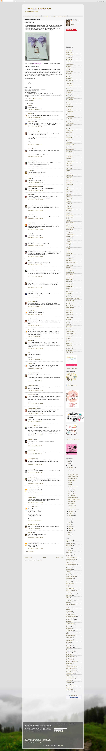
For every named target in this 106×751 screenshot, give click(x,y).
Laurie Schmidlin (70, 236)
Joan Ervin (68, 189)
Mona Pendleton (69, 277)
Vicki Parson (69, 343)
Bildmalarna (68, 547)
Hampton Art (69, 581)
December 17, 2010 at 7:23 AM (35, 445)
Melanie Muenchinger (71, 262)
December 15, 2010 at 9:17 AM (35, 174)
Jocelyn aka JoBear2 (33, 425)
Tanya (29, 105)
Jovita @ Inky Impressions (34, 186)
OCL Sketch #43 (72, 495)
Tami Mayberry (69, 329)
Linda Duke (68, 243)
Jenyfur (30, 113)
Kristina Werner (69, 231)
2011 (69, 463)
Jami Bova (68, 158)
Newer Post (28, 557)
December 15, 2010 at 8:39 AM (35, 144)
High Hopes (68, 586)
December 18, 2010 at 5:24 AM (35, 520)
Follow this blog (73, 697)
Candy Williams (69, 83)
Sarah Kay (68, 642)
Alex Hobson (69, 49)
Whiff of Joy (68, 687)
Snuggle (70, 484)
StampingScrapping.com (71, 661)
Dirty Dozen (68, 566)
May (70, 522)
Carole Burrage (69, 90)
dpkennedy (30, 268)
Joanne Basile (69, 191)
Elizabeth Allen (69, 139)
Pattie (29, 178)
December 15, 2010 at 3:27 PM (35, 297)
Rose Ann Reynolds (70, 302)
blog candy (68, 548)
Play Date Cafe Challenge (72, 632)
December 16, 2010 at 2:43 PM (35, 421)
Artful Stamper (69, 545)
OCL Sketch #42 (72, 505)
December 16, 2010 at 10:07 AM (35, 390)
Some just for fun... (72, 491)
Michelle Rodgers (70, 274)
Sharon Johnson (69, 314)
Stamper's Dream (70, 656)
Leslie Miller (31, 497)
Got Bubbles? (71, 469)
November (71, 511)
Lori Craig (68, 246)
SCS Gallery (37, 16)
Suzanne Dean (69, 328)
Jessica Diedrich (32, 291)
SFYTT (67, 649)
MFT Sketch (69, 607)
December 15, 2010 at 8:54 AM (35, 166)
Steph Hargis (69, 322)
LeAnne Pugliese (70, 237)
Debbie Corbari (69, 130)
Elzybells (68, 571)
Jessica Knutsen (69, 184)
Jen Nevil (68, 170)
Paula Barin (30, 439)
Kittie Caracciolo (69, 225)
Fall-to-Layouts (69, 573)
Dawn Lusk (68, 127)
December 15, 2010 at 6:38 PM (35, 325)
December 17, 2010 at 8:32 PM (35, 472)
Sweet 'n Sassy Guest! (73, 509)
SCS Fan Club (69, 647)
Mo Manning (69, 611)
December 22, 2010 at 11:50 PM (35, 548)
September (71, 515)
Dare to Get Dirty (70, 562)
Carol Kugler (69, 87)
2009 (69, 532)
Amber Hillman (69, 55)
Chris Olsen (68, 104)
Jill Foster (68, 187)
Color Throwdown (70, 554)
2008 (69, 534)
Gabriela (30, 223)
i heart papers (69, 592)
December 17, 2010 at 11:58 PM (35, 493)
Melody (29, 260)
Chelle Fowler (69, 101)
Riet (29, 352)
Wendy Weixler (69, 350)
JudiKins (68, 597)
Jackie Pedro (69, 154)
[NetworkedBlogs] (73, 695)
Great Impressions (70, 580)
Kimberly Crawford (32, 542)
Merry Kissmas (71, 501)
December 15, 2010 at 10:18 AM (35, 210)
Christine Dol (69, 109)
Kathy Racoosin (69, 215)
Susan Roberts (69, 326)
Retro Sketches (69, 639)
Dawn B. (30, 194)
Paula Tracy (68, 293)
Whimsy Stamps (69, 689)
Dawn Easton (31, 121)
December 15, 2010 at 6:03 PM (35, 306)
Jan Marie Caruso (70, 161)
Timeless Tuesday (70, 678)
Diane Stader (69, 134)
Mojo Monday (69, 612)
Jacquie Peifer (69, 156)
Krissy (29, 417)
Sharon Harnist (69, 312)
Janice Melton (69, 165)
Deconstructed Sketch (71, 564)
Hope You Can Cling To (71, 590)
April (70, 524)
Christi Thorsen (69, 106)
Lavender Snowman (73, 497)
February (71, 528)
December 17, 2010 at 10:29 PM (35, 483)
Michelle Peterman (70, 272)
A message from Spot (73, 486)
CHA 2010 (68, 552)
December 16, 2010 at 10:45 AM (35, 403)
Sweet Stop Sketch (70, 668)
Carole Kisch (69, 92)
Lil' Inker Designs (70, 600)
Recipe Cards (69, 637)
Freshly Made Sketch (71, 576)
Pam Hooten (69, 289)
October (71, 513)
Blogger (61, 745)
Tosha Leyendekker (70, 341)
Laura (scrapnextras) (33, 408)
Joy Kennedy (69, 198)
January (71, 530)
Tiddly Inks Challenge (71, 677)
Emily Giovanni (69, 140)
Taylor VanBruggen (70, 334)
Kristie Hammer (69, 229)
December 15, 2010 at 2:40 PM (35, 287)
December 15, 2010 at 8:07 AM (35, 126)
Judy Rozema (69, 199)
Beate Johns (69, 73)
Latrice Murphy (69, 232)
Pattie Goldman (69, 291)
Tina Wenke (68, 680)
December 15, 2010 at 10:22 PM (35, 348)
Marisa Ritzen (69, 258)
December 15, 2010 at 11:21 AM (35, 245)
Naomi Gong (69, 281)
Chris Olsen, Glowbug (33, 131)
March (70, 526)
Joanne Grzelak (69, 192)
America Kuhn (69, 57)
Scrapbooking (69, 645)
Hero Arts (68, 585)
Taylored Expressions (71, 671)
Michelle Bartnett (70, 270)
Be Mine (70, 482)
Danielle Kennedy (70, 121)
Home (25, 16)
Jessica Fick (69, 182)
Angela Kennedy (69, 64)
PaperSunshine (31, 394)
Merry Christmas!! (72, 478)
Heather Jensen (69, 146)
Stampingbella (69, 659)
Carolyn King (69, 94)
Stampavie (68, 652)
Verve (67, 684)
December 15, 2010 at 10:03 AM (35, 182)
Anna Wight (68, 68)
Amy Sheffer (69, 61)
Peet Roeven (69, 295)
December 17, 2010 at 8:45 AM (35, 453)
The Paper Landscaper (38, 8)
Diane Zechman (69, 135)
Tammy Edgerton (70, 331)
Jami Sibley (68, 160)
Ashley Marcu (69, 69)
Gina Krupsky (69, 142)
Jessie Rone (69, 186)
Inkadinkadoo (69, 595)
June (70, 520)
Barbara (30, 241)
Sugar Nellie (69, 664)
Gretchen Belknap (70, 144)
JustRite (68, 599)
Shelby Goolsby (69, 315)
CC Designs (68, 550)
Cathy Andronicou (70, 95)
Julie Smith (68, 206)
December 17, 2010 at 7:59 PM (35, 464)
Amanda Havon (69, 54)
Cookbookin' (69, 555)
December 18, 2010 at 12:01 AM (35, 502)
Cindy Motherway (70, 116)
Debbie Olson (69, 132)
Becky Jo (30, 363)
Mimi (29, 204)
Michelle (30, 340)
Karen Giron (69, 210)
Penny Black (31, 100)
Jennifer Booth (69, 175)
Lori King (68, 248)
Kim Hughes (69, 220)
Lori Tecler (68, 251)
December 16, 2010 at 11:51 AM (35, 413)
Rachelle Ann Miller (70, 635)
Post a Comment (30, 551)
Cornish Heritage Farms (71, 557)
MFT (67, 606)
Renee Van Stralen (70, 296)
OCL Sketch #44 (72, 488)
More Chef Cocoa (72, 507)
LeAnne (30, 214)
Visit (71, 368)
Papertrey (68, 626)
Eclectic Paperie (69, 567)
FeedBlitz (62, 731)
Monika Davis (69, 279)
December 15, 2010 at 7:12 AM (35, 117)
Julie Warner (69, 208)
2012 (69, 461)
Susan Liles (68, 324)
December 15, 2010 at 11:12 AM (35, 229)
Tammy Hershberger (70, 333)
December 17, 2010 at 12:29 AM (35, 434)
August (70, 517)
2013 (69, 460)
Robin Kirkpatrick (70, 300)
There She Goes (70, 673)
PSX (67, 633)
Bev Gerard (68, 78)
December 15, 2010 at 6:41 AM (35, 109)
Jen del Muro (69, 168)
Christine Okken (69, 111)
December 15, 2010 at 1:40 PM (35, 264)
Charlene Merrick (70, 97)
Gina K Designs (69, 578)
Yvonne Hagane (69, 352)
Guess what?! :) (72, 490)
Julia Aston (68, 201)
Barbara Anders (69, 71)
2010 (69, 465)
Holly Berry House (70, 588)
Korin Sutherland (70, 227)
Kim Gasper (68, 218)
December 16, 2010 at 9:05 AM (35, 368)
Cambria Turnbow (70, 82)
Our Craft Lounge (70, 619)
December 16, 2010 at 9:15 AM (35, 380)
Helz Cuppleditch (70, 583)
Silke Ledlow (31, 148)
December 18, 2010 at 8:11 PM (35, 528)
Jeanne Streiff (69, 166)
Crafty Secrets (69, 560)
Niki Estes (30, 281)
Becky (29, 233)
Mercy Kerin (68, 267)
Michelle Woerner (70, 276)
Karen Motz (30, 161)
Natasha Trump (69, 283)
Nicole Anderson (69, 286)
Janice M (30, 532)
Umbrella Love (71, 480)
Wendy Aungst (69, 347)
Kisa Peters (68, 224)
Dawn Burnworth (70, 123)
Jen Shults (68, 172)
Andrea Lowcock (70, 62)
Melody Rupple (69, 265)
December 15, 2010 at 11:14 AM (35, 237)
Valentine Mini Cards (73, 474)
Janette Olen (69, 163)
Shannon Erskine (70, 307)
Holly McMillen (69, 151)
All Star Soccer (71, 503)
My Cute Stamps (70, 614)
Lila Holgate (68, 241)
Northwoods (68, 618)
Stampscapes (69, 663)
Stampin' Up (69, 658)
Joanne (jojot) (31, 469)
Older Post (59, 557)
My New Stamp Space (71, 616)
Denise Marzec (76, 20)
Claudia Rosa (69, 118)
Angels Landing (69, 543)
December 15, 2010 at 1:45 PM (35, 276)
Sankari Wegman (70, 305)
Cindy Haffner (69, 113)
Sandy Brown (69, 303)
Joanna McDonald (32, 506)
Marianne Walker (70, 257)
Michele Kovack (69, 269)
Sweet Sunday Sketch (71, 670)
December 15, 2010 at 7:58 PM (35, 336)
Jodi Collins (68, 194)
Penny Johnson (69, 630)
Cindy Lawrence (69, 114)
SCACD (67, 644)
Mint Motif (68, 609)
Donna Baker (69, 137)
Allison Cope (69, 52)
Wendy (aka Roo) (32, 487)
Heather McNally (70, 149)
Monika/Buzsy (31, 450)
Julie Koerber (69, 203)
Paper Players (69, 621)
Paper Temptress (70, 625)
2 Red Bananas (69, 540)
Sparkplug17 (31, 310)
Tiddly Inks (68, 675)
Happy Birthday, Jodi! (73, 476)
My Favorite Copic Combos (59, 16)
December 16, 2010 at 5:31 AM (35, 359)
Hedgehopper (71, 470)
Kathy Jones (31, 477)
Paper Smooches (70, 623)
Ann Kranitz (68, 66)
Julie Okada (68, 205)
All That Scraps (69, 541)
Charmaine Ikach (70, 99)
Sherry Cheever (69, 317)
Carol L (29, 329)
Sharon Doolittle (69, 310)
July (70, 519)
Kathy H (30, 170)
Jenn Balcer (68, 173)
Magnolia (68, 602)
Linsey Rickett (69, 244)
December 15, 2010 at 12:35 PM (35, 256)
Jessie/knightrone (32, 524)
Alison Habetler (69, 50)
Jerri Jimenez (31, 385)
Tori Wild (68, 340)
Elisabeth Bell (69, 569)
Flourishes (68, 574)
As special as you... (72, 472)
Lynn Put (68, 255)
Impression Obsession (71, 593)
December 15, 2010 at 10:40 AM (35, 218)
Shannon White (69, 309)
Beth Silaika (68, 75)
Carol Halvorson (69, 85)
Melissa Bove (69, 263)
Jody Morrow (69, 196)
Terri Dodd (68, 338)
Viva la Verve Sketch (70, 685)
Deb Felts (68, 128)
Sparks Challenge (70, 651)
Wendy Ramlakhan (32, 373)
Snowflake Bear (72, 493)
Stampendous (69, 654)
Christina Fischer (70, 108)
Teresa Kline (69, 336)
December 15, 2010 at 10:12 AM (35, 199)
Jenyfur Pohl (69, 177)
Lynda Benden (69, 253)
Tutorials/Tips (69, 682)
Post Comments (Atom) (36, 560)
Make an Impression (70, 604)
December (71, 467)
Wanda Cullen (31, 318)
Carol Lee (68, 88)
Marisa (29, 250)
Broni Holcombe (69, 80)
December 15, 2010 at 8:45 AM (35, 156)
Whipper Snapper (70, 690)
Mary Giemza (69, 260)
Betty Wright (69, 76)
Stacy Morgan (31, 458)
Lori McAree (69, 250)
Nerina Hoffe (69, 284)
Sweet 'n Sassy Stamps (71, 666)
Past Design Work (47, 16)
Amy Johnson (31, 301)
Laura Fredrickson (70, 234)
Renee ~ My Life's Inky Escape (73, 298)
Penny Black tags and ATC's (74, 499)
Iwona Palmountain (70, 153)
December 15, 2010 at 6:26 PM (35, 314)
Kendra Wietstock (70, 217)
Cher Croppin (69, 102)
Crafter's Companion (70, 559)
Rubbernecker (69, 640)
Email (31, 16)
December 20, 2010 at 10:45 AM (35, 537)
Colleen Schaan (69, 120)
